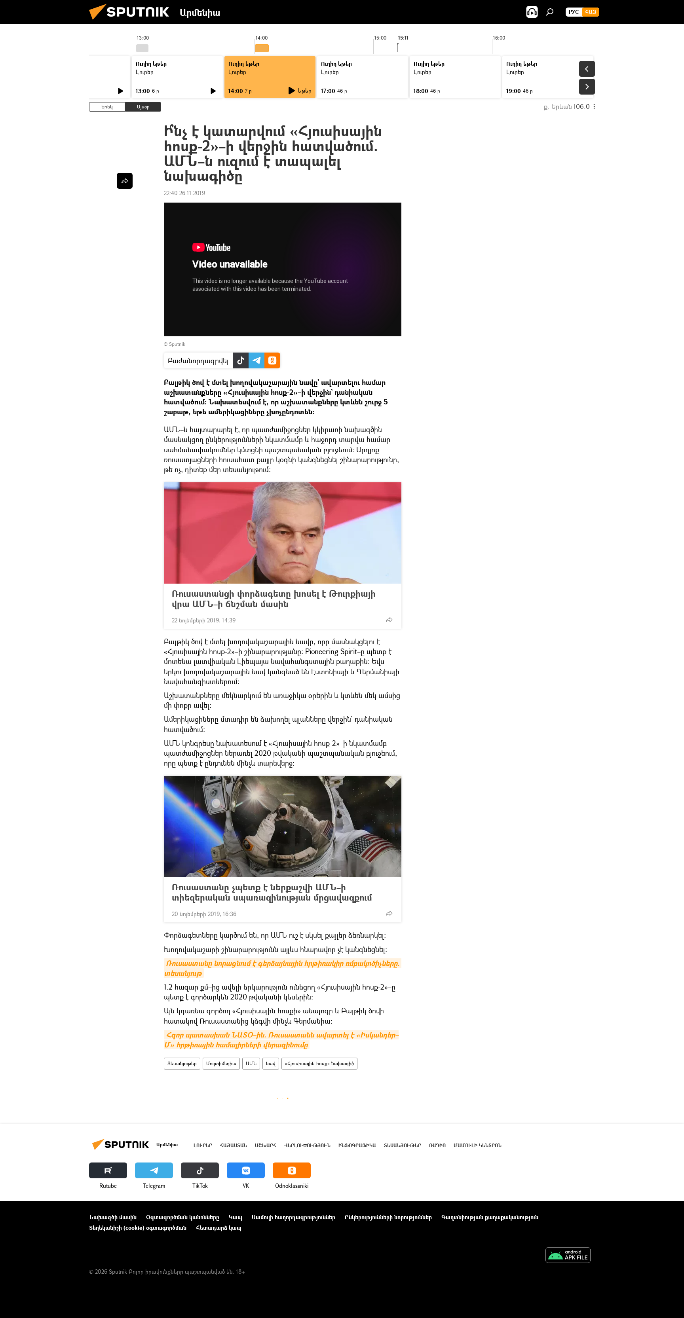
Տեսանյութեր (182, 1063)
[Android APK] (568, 1256)
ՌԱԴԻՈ (437, 1145)
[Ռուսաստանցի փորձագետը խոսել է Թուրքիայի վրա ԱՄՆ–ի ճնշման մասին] (282, 533)
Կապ (235, 1217)
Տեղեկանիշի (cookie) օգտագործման (137, 1227)
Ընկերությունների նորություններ (388, 1217)
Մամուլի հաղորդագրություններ (293, 1217)
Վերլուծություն (307, 1145)
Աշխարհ (265, 1145)
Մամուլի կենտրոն (478, 1145)
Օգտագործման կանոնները (182, 1217)
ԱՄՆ (251, 1063)
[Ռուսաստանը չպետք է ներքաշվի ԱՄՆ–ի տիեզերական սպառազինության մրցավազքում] (282, 826)
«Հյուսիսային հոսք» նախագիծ (319, 1063)
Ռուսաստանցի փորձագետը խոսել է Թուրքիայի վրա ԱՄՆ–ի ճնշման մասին (274, 598)
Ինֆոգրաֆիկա (357, 1145)
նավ (271, 1063)
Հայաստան (233, 1145)
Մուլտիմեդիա (221, 1063)
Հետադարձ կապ (218, 1227)
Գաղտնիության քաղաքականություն (489, 1217)
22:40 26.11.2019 (184, 193)
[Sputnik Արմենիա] (132, 21)
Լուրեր (145, 72)
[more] (389, 620)
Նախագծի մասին (113, 1217)
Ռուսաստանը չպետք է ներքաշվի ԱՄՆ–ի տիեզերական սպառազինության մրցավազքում (272, 892)
